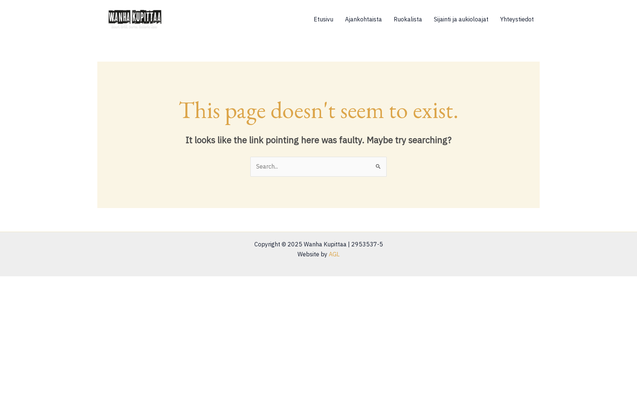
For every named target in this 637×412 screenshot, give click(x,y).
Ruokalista (408, 19)
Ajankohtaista (363, 19)
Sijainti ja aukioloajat (461, 19)
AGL (334, 254)
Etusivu (323, 19)
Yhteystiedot (517, 19)
